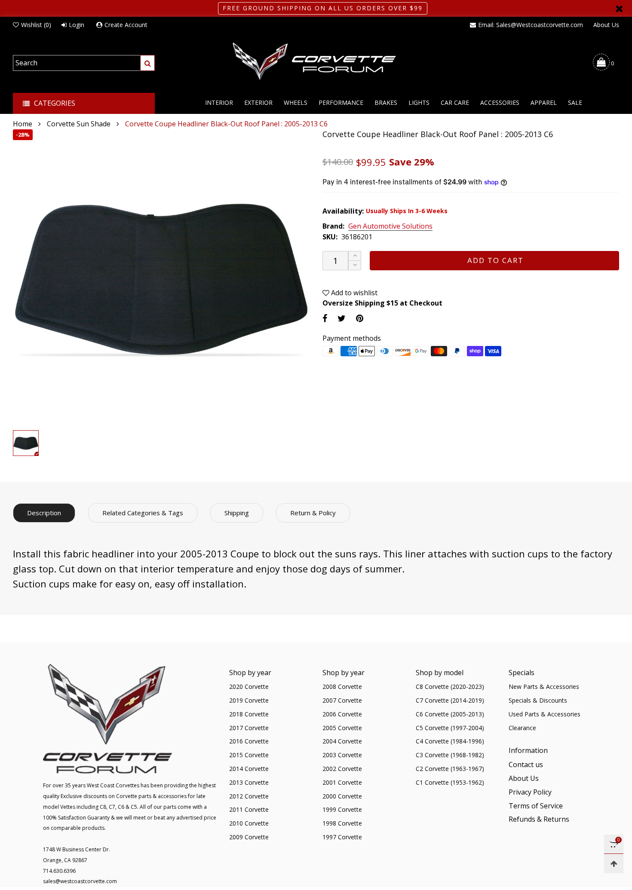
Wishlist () (36, 25)
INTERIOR (219, 102)
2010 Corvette (249, 823)
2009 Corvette (249, 837)
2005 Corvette (342, 728)
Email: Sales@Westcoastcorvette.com (530, 25)
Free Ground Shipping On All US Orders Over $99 (323, 8)
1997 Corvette (342, 837)
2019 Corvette (249, 700)
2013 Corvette (249, 782)
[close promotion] (619, 8)
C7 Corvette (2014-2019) (450, 700)
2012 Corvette (249, 796)
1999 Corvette (342, 809)
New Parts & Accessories (544, 686)
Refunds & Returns (539, 819)
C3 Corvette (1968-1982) (450, 755)
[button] (354, 265)
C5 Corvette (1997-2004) (450, 728)
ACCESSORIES (499, 102)
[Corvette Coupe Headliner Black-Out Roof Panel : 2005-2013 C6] (161, 277)
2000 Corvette (342, 796)
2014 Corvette (249, 769)
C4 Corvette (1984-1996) (450, 741)
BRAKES (385, 102)
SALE (575, 102)
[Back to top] (613, 863)
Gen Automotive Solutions (390, 226)
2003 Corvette (342, 755)
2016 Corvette (249, 741)
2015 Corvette (249, 755)
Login (76, 25)
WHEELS (295, 102)
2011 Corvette (249, 809)
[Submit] (147, 63)
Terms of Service (536, 805)
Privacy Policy (530, 792)
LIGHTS (419, 102)
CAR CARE (455, 102)
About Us (606, 25)
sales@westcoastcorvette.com (80, 881)
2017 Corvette (249, 728)
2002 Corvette (342, 769)
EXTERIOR (258, 102)
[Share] (324, 318)
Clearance (522, 728)
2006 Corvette (342, 714)
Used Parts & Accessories (544, 714)
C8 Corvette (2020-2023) (450, 686)
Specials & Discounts (538, 700)
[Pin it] (359, 318)
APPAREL (544, 102)
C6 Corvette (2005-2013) (450, 714)
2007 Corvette (342, 700)
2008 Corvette (342, 686)
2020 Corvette (249, 686)
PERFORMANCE (341, 102)
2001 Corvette (342, 782)
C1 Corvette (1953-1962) (450, 782)
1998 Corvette (342, 823)
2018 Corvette (249, 714)
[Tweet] (341, 318)
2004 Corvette (342, 741)
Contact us (526, 764)
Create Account (125, 25)
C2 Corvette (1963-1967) (450, 769)
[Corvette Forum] (316, 62)
